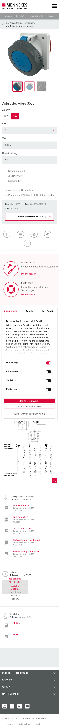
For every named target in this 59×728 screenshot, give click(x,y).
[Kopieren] (29, 243)
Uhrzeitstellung (9, 153)
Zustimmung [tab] (10, 311)
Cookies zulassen (29, 401)
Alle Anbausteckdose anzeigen (19, 26)
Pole (4, 123)
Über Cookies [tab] (48, 311)
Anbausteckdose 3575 (15, 16)
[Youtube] (27, 706)
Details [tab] (29, 311)
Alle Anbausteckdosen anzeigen (20, 23)
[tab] (17, 86)
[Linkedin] (19, 706)
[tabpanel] (29, 54)
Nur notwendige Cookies (29, 414)
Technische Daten (36, 16)
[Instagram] (4, 706)
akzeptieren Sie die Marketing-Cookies (15, 584)
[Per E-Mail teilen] (50, 234)
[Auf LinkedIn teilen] (23, 234)
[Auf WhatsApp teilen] (36, 234)
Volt (4, 138)
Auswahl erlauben (29, 407)
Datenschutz (24, 724)
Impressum (7, 724)
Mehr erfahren (28, 274)
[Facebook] (12, 706)
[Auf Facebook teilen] (9, 234)
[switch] (48, 371)
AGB (38, 724)
